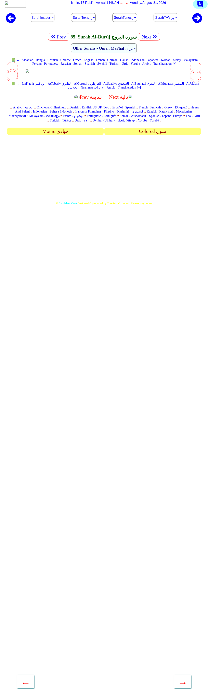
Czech (77, 60)
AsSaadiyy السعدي (116, 83)
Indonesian (138, 60)
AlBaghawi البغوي (143, 83)
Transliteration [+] (164, 63)
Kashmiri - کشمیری (130, 111)
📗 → (15, 60)
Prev (62, 36)
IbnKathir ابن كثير (33, 83)
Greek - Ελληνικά (175, 107)
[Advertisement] (104, 169)
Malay (177, 60)
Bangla (40, 60)
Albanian (27, 60)
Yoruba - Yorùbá (148, 120)
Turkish (114, 63)
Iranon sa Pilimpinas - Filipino (94, 111)
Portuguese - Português (101, 116)
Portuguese (51, 63)
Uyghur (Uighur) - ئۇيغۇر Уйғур (114, 120)
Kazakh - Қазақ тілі (160, 111)
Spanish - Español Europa (165, 116)
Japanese (152, 60)
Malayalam (190, 60)
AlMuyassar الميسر (171, 83)
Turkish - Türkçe (60, 120)
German (112, 60)
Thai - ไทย (193, 116)
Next (145, 36)
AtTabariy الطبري (60, 83)
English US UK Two (95, 107)
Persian (37, 63)
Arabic (146, 63)
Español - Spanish (123, 107)
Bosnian (52, 60)
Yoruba (135, 63)
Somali (77, 63)
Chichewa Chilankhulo (51, 107)
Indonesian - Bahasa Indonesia (52, 111)
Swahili (102, 63)
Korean (165, 60)
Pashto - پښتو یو (73, 116)
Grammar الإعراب (92, 87)
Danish (74, 107)
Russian (66, 63)
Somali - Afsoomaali (133, 116)
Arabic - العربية (23, 107)
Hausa (124, 60)
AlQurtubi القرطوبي (87, 83)
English (88, 60)
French (100, 60)
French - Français (150, 107)
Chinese (65, 60)
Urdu (125, 63)
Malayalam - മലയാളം (44, 116)
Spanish (90, 63)
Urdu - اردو (82, 120)
